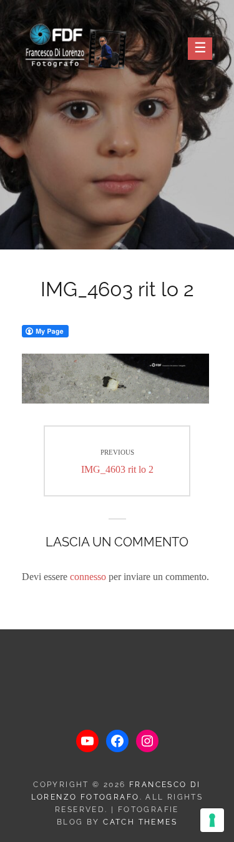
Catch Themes (140, 822)
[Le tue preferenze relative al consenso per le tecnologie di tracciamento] (212, 820)
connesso (88, 576)
